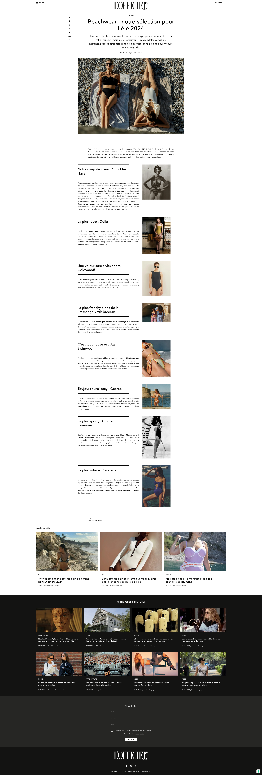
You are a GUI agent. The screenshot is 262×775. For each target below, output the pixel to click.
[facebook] (69, 21)
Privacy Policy (140, 734)
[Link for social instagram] (131, 767)
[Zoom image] (156, 182)
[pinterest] (69, 25)
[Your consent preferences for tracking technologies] (258, 771)
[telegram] (69, 40)
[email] (69, 18)
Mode (131, 15)
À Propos (114, 771)
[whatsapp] (69, 37)
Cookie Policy (146, 771)
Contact (123, 771)
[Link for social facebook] (126, 767)
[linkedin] (69, 29)
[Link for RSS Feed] (135, 766)
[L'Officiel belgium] (131, 5)
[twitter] (69, 33)
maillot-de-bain (95, 520)
